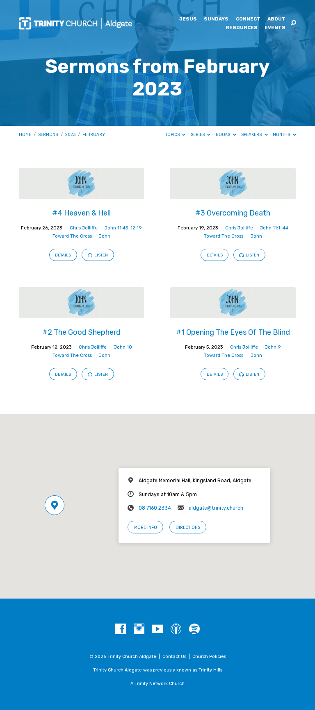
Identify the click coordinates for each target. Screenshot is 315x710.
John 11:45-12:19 (123, 228)
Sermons (48, 134)
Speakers (252, 134)
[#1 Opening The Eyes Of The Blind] (232, 314)
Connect (248, 19)
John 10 (123, 347)
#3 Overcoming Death (232, 213)
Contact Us (174, 656)
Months (282, 134)
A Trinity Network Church (157, 683)
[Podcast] (176, 629)
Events (275, 27)
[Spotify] (194, 629)
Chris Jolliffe (84, 228)
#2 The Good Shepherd (81, 332)
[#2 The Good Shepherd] (81, 314)
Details (63, 255)
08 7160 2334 (155, 508)
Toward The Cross (72, 236)
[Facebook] (120, 629)
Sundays (216, 19)
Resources (242, 27)
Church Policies (209, 656)
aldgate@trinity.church (216, 508)
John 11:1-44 (274, 228)
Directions (188, 527)
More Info (145, 527)
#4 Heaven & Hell (81, 213)
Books (223, 134)
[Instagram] (139, 629)
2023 (70, 134)
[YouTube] (157, 629)
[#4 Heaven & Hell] (81, 194)
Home (25, 134)
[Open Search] (293, 23)
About (276, 19)
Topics (173, 134)
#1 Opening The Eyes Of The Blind (233, 332)
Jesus (188, 19)
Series (198, 134)
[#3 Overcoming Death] (232, 194)
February (93, 134)
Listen (101, 255)
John (104, 236)
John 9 (273, 347)
